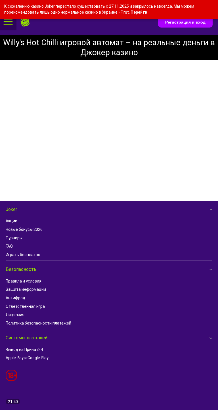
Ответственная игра (25, 306)
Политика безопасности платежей (38, 323)
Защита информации (26, 289)
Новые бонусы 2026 (24, 229)
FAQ (9, 246)
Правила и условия (23, 281)
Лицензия (15, 314)
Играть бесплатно (23, 254)
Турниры (14, 238)
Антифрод (15, 298)
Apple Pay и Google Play (27, 357)
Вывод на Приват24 (24, 349)
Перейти (139, 12)
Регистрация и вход (185, 22)
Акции (11, 221)
